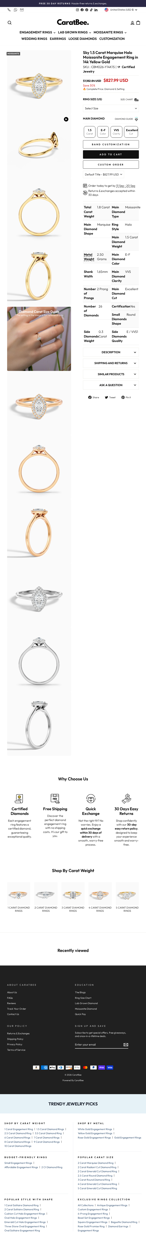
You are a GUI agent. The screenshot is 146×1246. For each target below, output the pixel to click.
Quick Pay (80, 1014)
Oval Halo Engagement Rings (20, 1217)
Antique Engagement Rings (112, 1205)
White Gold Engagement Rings (95, 1129)
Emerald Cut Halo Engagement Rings (25, 1222)
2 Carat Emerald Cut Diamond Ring (97, 1171)
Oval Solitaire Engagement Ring (22, 1230)
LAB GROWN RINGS (73, 32)
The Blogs (80, 992)
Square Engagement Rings (92, 1222)
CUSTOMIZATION (112, 39)
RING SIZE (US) (92, 99)
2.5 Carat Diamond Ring (17, 1133)
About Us (12, 992)
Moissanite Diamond (86, 1008)
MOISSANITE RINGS (109, 32)
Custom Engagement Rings (93, 1209)
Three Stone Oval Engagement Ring (24, 1226)
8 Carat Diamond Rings (17, 1141)
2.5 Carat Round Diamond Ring (95, 1175)
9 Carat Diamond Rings (47, 1141)
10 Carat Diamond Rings (17, 1146)
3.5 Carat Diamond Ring (48, 1133)
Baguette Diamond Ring (124, 1222)
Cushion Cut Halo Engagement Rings (24, 1213)
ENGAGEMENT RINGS (36, 32)
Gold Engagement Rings (127, 1137)
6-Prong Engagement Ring (93, 1213)
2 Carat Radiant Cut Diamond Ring (97, 1167)
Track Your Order (16, 1008)
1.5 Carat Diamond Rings (50, 1129)
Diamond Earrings (118, 1226)
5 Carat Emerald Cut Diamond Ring (97, 1188)
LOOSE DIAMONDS (83, 39)
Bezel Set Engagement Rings (94, 1217)
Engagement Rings (88, 1230)
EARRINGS (58, 39)
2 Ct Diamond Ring (51, 1167)
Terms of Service (16, 1049)
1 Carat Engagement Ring (18, 1129)
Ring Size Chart (83, 997)
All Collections (85, 1205)
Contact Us (13, 1014)
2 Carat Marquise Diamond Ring (95, 1163)
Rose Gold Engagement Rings (94, 1137)
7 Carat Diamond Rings (46, 1137)
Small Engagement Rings (18, 1163)
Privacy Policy (14, 1044)
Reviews (11, 1003)
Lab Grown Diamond (86, 1003)
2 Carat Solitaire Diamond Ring (21, 1209)
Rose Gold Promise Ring (91, 1226)
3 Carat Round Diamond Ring (94, 1179)
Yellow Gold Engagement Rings (95, 1133)
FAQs (10, 997)
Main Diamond (94, 118)
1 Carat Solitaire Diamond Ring (21, 1205)
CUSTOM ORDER (111, 164)
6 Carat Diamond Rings (17, 1137)
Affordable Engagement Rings (21, 1167)
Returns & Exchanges (18, 1033)
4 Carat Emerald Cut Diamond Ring (97, 1184)
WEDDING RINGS (34, 39)
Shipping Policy (15, 1039)
